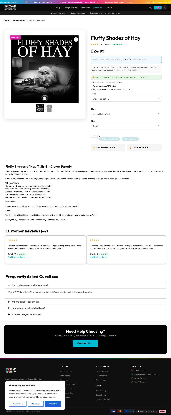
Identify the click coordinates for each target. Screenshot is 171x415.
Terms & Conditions (103, 399)
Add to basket (109, 139)
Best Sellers (97, 8)
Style (93, 109)
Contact (109, 8)
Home (6, 20)
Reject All (35, 404)
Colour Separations (67, 384)
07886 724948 (140, 371)
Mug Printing (65, 376)
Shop (58, 8)
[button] (76, 39)
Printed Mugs (101, 380)
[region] (35, 395)
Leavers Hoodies (102, 376)
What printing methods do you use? (29, 285)
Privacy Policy (101, 391)
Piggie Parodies (18, 20)
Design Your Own (71, 8)
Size (93, 121)
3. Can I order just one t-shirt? (26, 314)
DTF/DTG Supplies (67, 389)
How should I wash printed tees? (28, 308)
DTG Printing (65, 397)
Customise (17, 404)
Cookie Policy (101, 395)
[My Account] (165, 7)
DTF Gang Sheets (66, 371)
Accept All (53, 404)
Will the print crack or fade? (26, 301)
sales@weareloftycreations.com (146, 374)
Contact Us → (85, 343)
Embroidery (85, 8)
